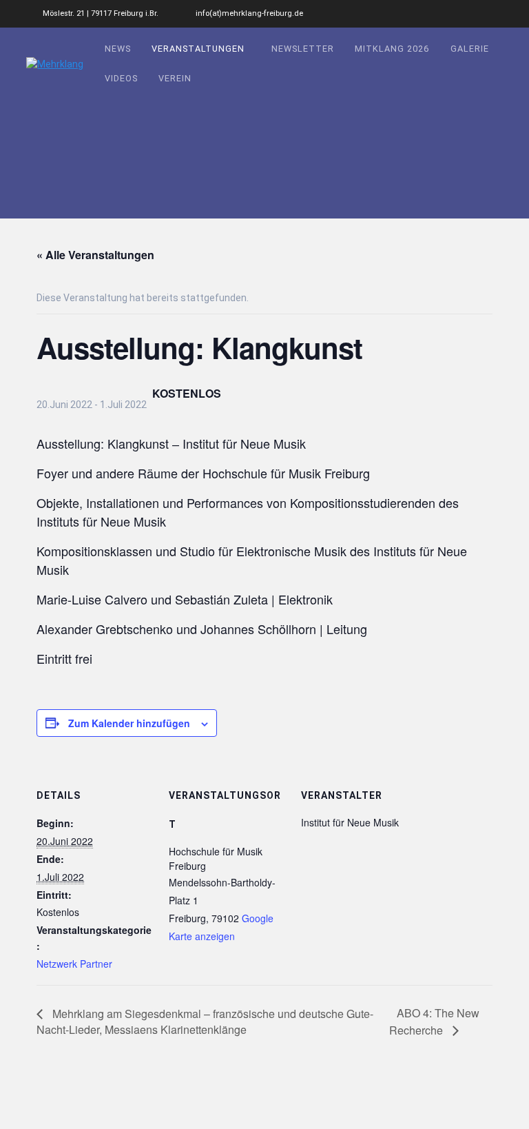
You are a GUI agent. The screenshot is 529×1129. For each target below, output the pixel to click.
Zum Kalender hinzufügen (129, 723)
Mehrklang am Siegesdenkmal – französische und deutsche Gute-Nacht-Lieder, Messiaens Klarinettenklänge (205, 1021)
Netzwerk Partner (74, 963)
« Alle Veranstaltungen (95, 255)
